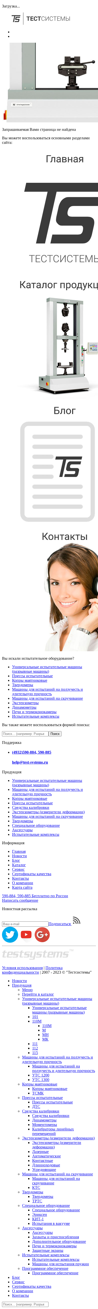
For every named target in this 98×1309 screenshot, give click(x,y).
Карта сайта (22, 887)
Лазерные (40, 1151)
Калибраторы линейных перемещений (53, 1131)
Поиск (55, 734)
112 (35, 1048)
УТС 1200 (40, 1075)
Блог (16, 860)
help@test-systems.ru (30, 762)
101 (35, 1017)
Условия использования (22, 968)
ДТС (36, 1106)
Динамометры (24, 707)
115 (35, 1053)
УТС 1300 (40, 1080)
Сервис (18, 869)
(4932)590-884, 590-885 (31, 752)
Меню (27, 990)
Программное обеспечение (45, 1268)
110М (36, 1021)
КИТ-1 (38, 1219)
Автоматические (46, 1156)
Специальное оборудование (36, 825)
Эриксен (39, 1214)
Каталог (19, 865)
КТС (36, 1187)
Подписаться (60, 924)
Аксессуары (22, 830)
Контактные (42, 1160)
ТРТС (37, 1201)
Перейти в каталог (38, 994)
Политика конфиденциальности (32, 970)
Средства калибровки (30, 807)
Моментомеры (44, 1124)
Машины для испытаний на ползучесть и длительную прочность (47, 691)
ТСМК (38, 1093)
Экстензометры (25, 703)
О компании (22, 883)
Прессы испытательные (32, 676)
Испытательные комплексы (35, 716)
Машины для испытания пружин (60, 1264)
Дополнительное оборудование (59, 1241)
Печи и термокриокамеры (34, 712)
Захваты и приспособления (55, 1237)
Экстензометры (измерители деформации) (48, 812)
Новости (19, 856)
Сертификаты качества (31, 874)
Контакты (20, 878)
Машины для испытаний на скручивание (47, 698)
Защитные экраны (47, 1250)
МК (45, 1039)
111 (35, 1044)
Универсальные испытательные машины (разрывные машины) (47, 669)
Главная (19, 851)
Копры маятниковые (29, 680)
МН (45, 1035)
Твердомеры (22, 685)
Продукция (21, 985)
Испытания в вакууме (51, 1223)
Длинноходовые (46, 1165)
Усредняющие (44, 1169)
